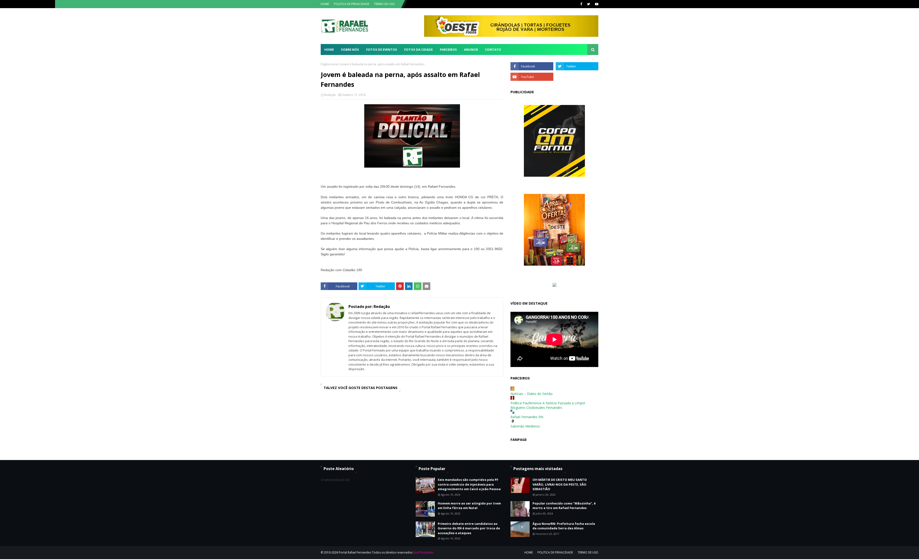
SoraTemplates (423, 552)
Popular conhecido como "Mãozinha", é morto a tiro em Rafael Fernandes (564, 505)
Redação (330, 95)
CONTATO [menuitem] (493, 49)
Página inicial (329, 64)
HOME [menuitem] (329, 49)
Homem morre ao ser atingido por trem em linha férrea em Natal (469, 505)
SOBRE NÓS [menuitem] (350, 49)
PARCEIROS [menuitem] (448, 49)
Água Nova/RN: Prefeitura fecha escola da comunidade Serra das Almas (563, 526)
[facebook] (581, 4)
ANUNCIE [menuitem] (471, 49)
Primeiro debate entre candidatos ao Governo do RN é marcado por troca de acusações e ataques (469, 528)
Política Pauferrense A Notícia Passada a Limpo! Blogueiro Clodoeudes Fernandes (547, 405)
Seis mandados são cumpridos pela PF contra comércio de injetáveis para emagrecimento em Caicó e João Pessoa (469, 484)
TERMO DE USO (384, 4)
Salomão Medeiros (525, 426)
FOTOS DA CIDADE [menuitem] (418, 49)
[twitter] (588, 4)
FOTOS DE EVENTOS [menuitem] (381, 49)
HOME (325, 4)
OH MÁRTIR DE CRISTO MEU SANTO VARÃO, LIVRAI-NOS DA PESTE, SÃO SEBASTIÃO (559, 484)
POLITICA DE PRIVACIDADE (351, 4)
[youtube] (596, 4)
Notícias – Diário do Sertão (531, 393)
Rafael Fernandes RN (526, 417)
